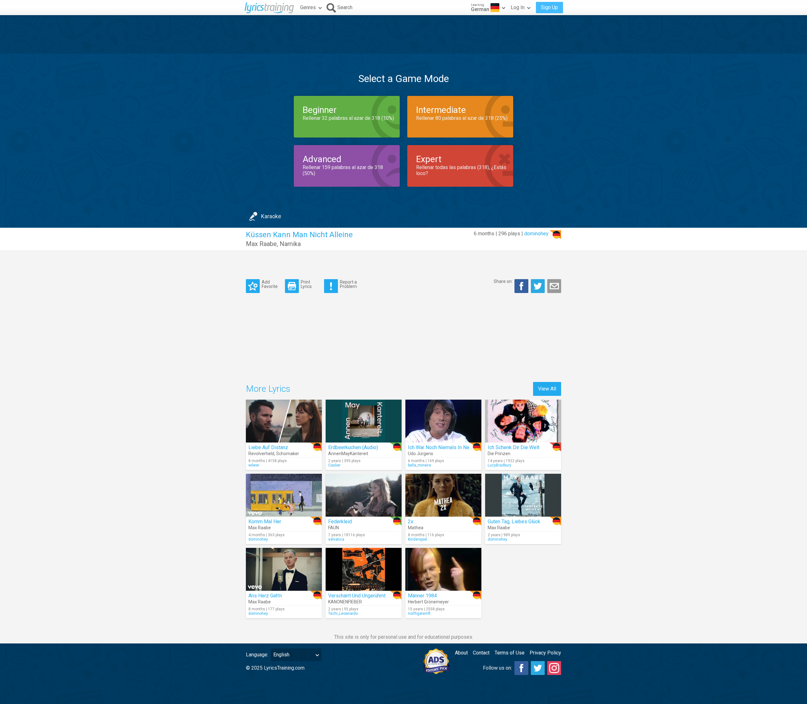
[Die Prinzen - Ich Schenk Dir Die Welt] (523, 421)
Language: (257, 655)
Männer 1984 (422, 596)
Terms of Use (510, 653)
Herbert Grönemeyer (428, 601)
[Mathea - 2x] (443, 495)
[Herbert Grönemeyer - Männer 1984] (443, 569)
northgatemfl (419, 613)
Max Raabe (261, 244)
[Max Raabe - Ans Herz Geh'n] (284, 569)
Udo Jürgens (420, 453)
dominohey (536, 234)
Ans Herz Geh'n (265, 596)
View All (547, 389)
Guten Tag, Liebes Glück (514, 522)
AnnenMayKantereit (348, 453)
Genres (308, 7)
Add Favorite (270, 284)
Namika (290, 244)
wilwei (253, 465)
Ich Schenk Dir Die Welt (513, 447)
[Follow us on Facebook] (521, 668)
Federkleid (340, 522)
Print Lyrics (306, 284)
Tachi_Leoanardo (343, 613)
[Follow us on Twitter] (538, 668)
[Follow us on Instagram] (554, 668)
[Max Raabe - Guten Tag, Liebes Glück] (523, 495)
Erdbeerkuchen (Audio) (353, 447)
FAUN (333, 527)
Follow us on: (497, 668)
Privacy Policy (545, 653)
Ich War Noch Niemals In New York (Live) (453, 447)
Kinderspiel (417, 539)
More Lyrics (268, 389)
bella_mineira (419, 465)
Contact (481, 653)
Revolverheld (261, 453)
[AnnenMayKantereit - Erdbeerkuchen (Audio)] (364, 421)
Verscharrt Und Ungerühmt (357, 596)
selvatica (336, 539)
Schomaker (287, 453)
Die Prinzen (499, 453)
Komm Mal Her (264, 522)
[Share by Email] (554, 286)
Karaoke (271, 216)
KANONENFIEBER (345, 601)
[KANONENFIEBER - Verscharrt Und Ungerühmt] (364, 569)
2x (410, 522)
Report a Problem (348, 284)
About (461, 653)
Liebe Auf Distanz (268, 447)
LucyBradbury (499, 465)
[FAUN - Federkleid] (364, 495)
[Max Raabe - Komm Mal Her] (284, 495)
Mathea (415, 527)
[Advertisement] (403, 34)
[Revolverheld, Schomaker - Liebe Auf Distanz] (284, 421)
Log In (518, 7)
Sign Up (549, 7)
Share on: (503, 281)
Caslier (334, 465)
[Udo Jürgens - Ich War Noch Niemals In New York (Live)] (443, 421)
